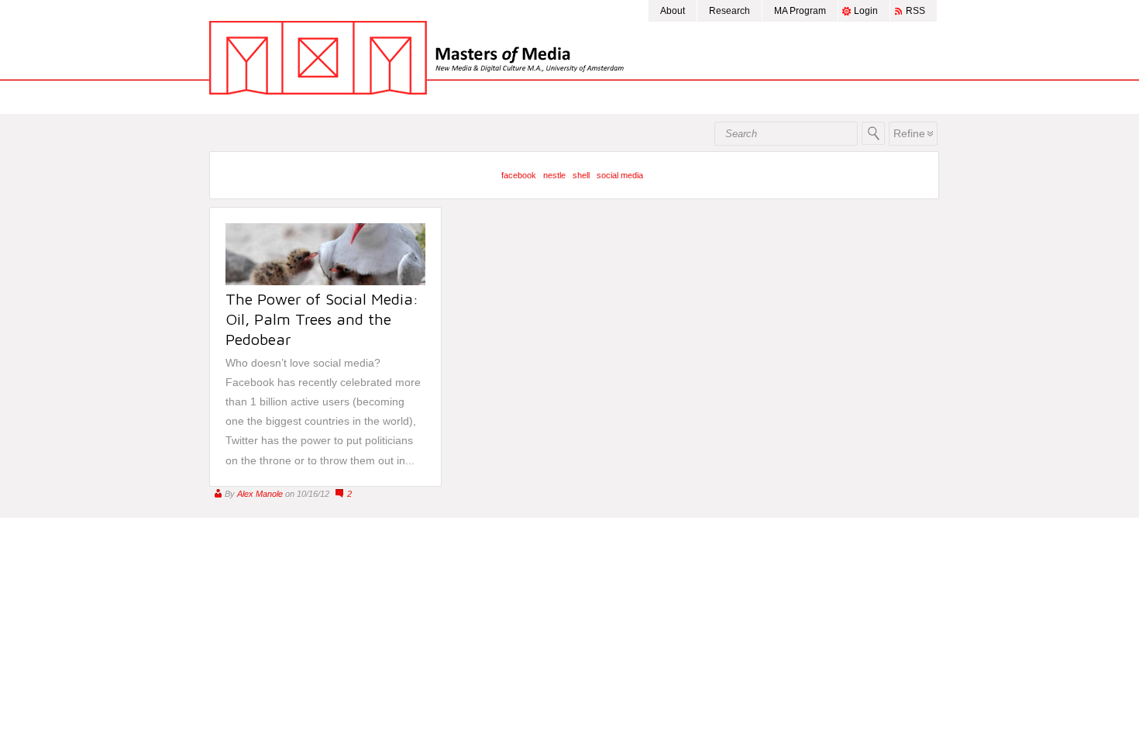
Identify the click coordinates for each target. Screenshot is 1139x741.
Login (866, 10)
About (672, 10)
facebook (518, 175)
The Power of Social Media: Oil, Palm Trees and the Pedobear (321, 319)
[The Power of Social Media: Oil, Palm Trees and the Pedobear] (325, 281)
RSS (915, 10)
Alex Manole (260, 493)
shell (581, 175)
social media (620, 175)
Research (729, 10)
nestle (554, 175)
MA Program (800, 10)
